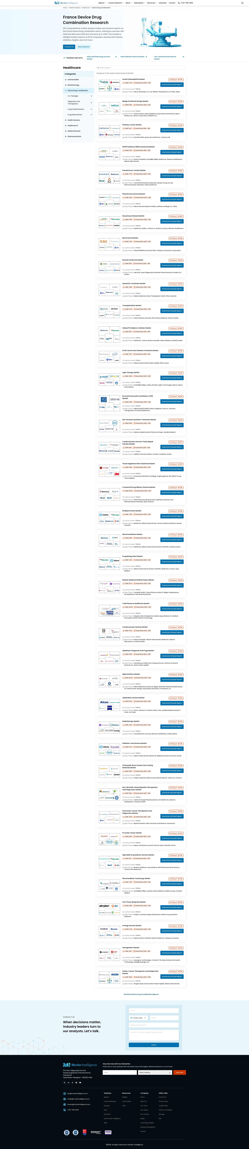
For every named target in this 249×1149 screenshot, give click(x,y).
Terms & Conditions (165, 1110)
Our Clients (144, 1110)
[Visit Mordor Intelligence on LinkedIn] (68, 1082)
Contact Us (69, 47)
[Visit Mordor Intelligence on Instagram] (76, 1082)
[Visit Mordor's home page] (66, 2)
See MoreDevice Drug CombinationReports (141, 994)
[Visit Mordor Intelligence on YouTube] (80, 1082)
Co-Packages (73, 96)
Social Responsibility (147, 1123)
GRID (105, 1123)
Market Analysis (74, 8)
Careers (143, 1131)
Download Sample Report (172, 84)
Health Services (74, 120)
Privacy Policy (163, 1101)
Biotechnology (73, 85)
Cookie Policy (163, 1106)
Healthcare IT (73, 125)
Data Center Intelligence (112, 1118)
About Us (143, 1101)
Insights (124, 1097)
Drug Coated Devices (76, 109)
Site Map (162, 1114)
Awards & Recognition (147, 1127)
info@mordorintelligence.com (77, 1093)
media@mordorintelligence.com (78, 1099)
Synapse (107, 1106)
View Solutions (83, 47)
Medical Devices (74, 131)
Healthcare (86, 8)
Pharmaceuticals (74, 136)
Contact (172, 3)
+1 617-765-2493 (186, 3)
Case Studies (126, 1101)
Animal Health (73, 79)
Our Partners (144, 1114)
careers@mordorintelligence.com (78, 1104)
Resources (151, 3)
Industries (163, 3)
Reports (101, 3)
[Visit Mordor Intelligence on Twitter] (64, 1082)
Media (142, 1118)
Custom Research (115, 3)
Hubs (105, 1110)
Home (65, 8)
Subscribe (179, 1072)
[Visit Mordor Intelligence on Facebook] (72, 1082)
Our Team (143, 1106)
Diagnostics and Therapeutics (74, 102)
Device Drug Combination (101, 8)
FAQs (124, 1106)
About (128, 3)
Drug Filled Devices (75, 115)
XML (160, 1118)
